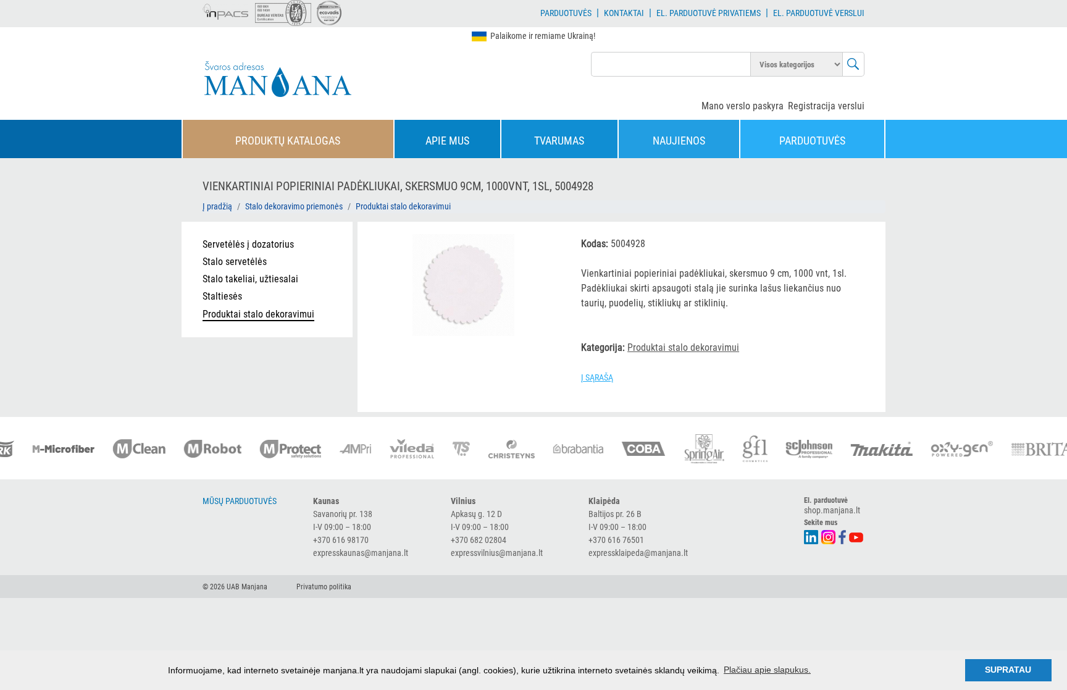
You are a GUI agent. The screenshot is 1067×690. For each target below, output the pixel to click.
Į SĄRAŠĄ (597, 377)
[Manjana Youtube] (856, 536)
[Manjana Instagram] (829, 536)
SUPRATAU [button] (1008, 670)
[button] (545, 245)
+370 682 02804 (478, 540)
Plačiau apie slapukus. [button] (767, 670)
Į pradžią (217, 206)
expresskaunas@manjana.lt (360, 553)
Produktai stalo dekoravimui (403, 206)
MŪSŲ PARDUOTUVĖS (240, 501)
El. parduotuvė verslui (818, 13)
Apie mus (447, 140)
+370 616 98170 (341, 540)
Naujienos (679, 140)
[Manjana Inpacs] (226, 10)
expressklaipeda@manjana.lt (638, 553)
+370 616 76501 (616, 540)
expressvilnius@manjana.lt (497, 553)
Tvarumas (559, 140)
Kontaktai (624, 13)
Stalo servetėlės (235, 261)
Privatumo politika (323, 587)
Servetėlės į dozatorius (248, 244)
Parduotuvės (566, 13)
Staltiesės (222, 296)
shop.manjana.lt (832, 510)
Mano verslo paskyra (742, 106)
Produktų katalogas (287, 140)
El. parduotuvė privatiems (708, 13)
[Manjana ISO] (283, 13)
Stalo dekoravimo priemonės (294, 206)
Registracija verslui (826, 106)
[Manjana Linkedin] (811, 536)
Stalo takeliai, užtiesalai (250, 279)
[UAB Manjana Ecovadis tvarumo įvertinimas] (329, 13)
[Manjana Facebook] (843, 536)
